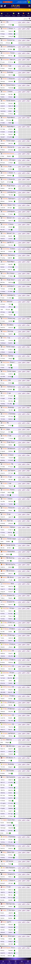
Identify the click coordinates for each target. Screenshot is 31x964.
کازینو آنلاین (9, 963)
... (20, 25)
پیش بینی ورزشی (28, 963)
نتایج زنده (15, 963)
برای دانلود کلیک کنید (7, 1)
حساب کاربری (3, 963)
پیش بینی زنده (21, 963)
